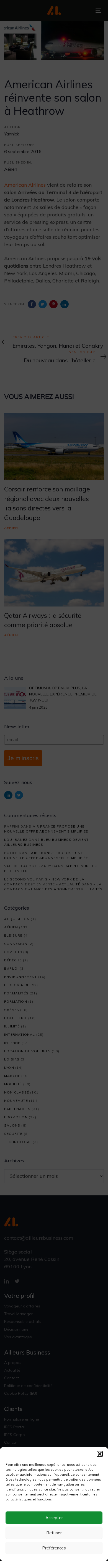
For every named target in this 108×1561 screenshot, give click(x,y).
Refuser (54, 1532)
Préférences (54, 1548)
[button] (99, 1454)
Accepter (54, 1517)
